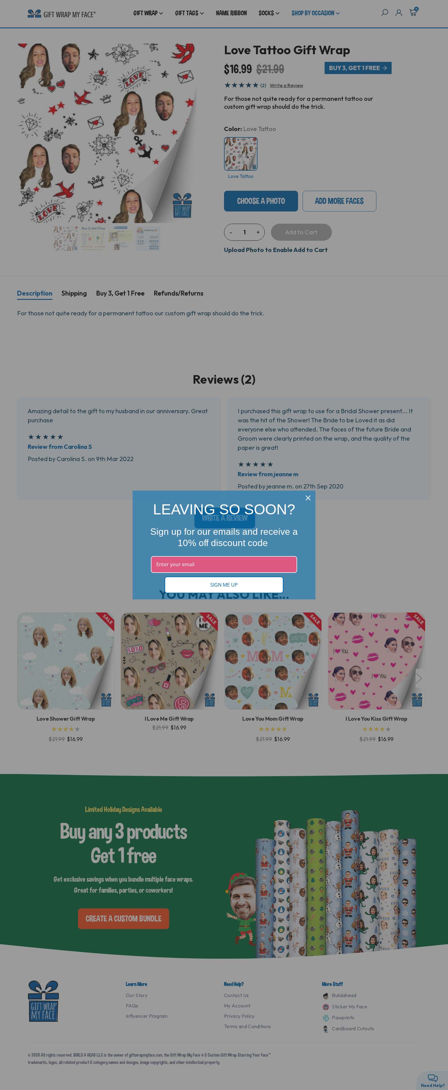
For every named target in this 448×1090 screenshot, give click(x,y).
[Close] (308, 498)
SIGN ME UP (224, 584)
